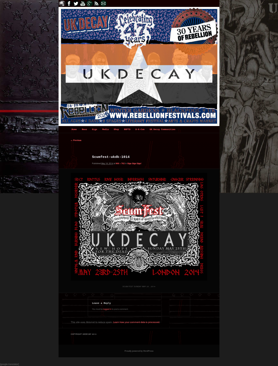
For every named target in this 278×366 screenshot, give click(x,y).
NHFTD (127, 129)
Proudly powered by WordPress (139, 350)
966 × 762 (120, 163)
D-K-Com (139, 129)
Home (74, 129)
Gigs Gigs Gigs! (134, 163)
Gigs (94, 129)
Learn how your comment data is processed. (136, 322)
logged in (107, 309)
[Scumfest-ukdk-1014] (139, 227)
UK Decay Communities (162, 129)
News (84, 129)
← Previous (76, 140)
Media (105, 129)
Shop (116, 129)
